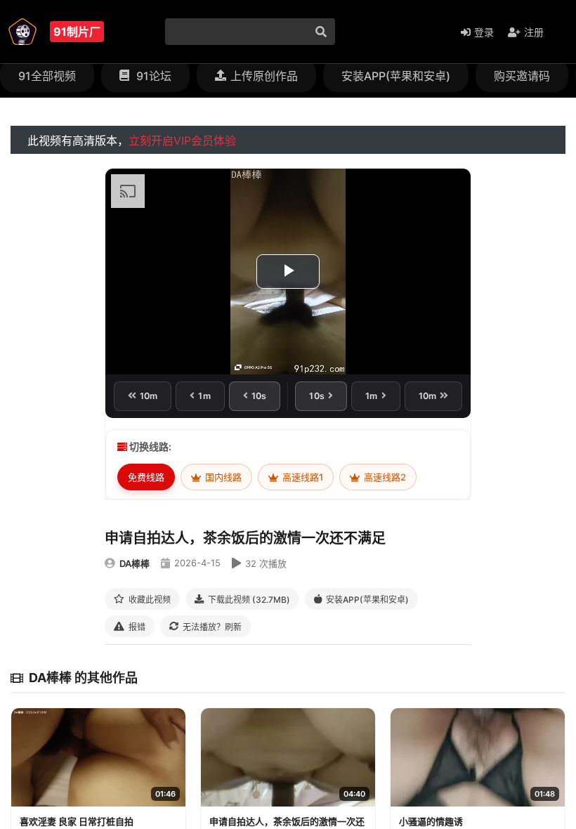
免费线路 (146, 477)
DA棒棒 (134, 563)
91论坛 (152, 76)
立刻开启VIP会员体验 (182, 140)
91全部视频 (47, 76)
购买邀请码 (522, 76)
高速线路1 (301, 477)
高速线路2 (384, 477)
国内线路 (222, 477)
